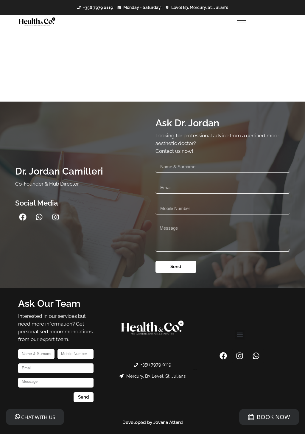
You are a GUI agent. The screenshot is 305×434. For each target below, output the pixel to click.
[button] (240, 335)
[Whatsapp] (39, 217)
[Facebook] (22, 217)
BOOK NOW (273, 417)
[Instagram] (55, 217)
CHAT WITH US (37, 417)
